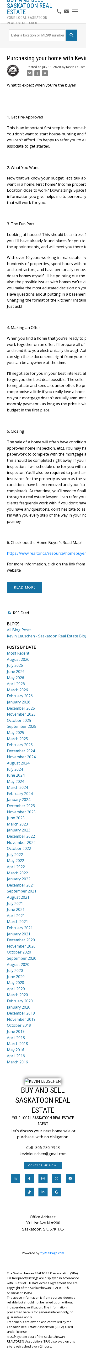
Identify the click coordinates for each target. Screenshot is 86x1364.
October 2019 (19, 1025)
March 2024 (17, 787)
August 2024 (18, 763)
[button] (43, 1165)
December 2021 (21, 885)
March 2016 (17, 1062)
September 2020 (21, 958)
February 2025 (20, 744)
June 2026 (16, 671)
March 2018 (17, 1043)
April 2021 (16, 915)
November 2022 (21, 842)
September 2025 (21, 726)
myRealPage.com (52, 1253)
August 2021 (18, 897)
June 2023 (16, 817)
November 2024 (21, 756)
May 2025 (15, 732)
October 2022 (19, 848)
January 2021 (18, 934)
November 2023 (21, 812)
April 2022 (16, 866)
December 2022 (21, 836)
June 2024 (16, 775)
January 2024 (18, 799)
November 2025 (21, 714)
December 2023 (21, 805)
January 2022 (18, 879)
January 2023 (18, 830)
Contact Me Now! (43, 1165)
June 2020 (16, 976)
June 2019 (16, 1031)
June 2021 (16, 909)
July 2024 (15, 769)
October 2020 (19, 952)
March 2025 (17, 738)
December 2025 (21, 708)
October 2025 (19, 720)
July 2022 (15, 854)
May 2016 (15, 1049)
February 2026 (20, 695)
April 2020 (16, 988)
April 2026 (16, 683)
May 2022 (15, 860)
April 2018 (16, 1037)
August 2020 (18, 964)
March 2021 (17, 921)
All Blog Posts (19, 629)
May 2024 (15, 781)
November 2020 (21, 946)
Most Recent (18, 653)
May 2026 (15, 677)
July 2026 (15, 665)
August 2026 (18, 659)
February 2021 (20, 927)
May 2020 (15, 982)
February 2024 (20, 793)
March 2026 (17, 689)
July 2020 (15, 970)
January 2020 (18, 1007)
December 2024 (21, 751)
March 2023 (17, 824)
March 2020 (17, 994)
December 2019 (21, 1013)
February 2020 (20, 1001)
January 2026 (18, 702)
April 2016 (16, 1055)
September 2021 (21, 891)
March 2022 (17, 873)
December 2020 (21, 940)
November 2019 (21, 1019)
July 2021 (15, 903)
